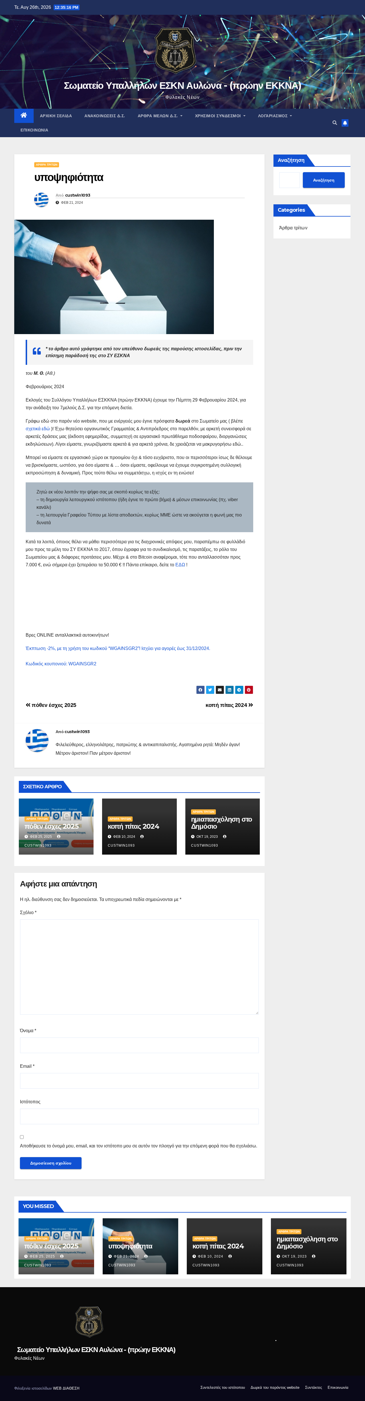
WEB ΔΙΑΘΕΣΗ (66, 1388)
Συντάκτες (313, 1387)
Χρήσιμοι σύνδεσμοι (218, 115)
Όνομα (28, 1030)
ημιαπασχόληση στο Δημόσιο (221, 822)
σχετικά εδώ (38, 428)
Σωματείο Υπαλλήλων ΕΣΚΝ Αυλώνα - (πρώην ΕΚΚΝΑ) (182, 85)
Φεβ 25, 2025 (42, 1256)
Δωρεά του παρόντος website (275, 1387)
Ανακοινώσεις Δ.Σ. (104, 115)
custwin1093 (77, 195)
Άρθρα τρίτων (46, 164)
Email (27, 1066)
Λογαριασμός (273, 115)
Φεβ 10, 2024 (210, 1256)
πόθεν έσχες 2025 (53, 705)
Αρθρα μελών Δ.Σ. (158, 115)
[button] (334, 122)
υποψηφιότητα (130, 1246)
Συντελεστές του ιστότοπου (222, 1387)
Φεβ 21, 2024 (126, 1256)
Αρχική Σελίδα (56, 115)
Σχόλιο (28, 912)
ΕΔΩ (180, 564)
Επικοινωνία (34, 130)
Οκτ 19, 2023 (294, 1256)
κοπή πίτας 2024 (227, 705)
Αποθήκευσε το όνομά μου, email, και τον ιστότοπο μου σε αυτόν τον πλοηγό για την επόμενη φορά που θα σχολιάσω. (138, 1145)
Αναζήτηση (291, 160)
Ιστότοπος (30, 1101)
